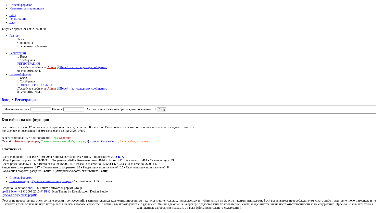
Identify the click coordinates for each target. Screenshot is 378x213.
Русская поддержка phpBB (19, 195)
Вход (12, 22)
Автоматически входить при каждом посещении (119, 109)
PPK (47, 191)
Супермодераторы (53, 141)
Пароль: (57, 109)
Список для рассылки (134, 141)
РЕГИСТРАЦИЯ (28, 63)
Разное (14, 35)
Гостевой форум (20, 74)
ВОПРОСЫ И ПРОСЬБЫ (34, 85)
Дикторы (93, 141)
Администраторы (26, 141)
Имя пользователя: (17, 109)
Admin (51, 67)
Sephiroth (65, 137)
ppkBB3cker (10, 191)
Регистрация (17, 18)
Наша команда (19, 181)
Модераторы (76, 141)
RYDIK (118, 156)
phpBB (32, 188)
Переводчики (109, 141)
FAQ (12, 15)
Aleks (54, 137)
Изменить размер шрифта (26, 8)
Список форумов (20, 5)
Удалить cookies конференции (51, 181)
